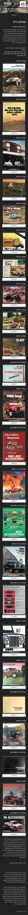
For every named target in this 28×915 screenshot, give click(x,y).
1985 (21, 55)
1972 (18, 51)
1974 (12, 51)
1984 (24, 55)
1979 (18, 53)
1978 (21, 53)
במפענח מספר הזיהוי (15, 844)
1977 (24, 53)
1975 (9, 51)
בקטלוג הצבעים (17, 846)
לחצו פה (11, 863)
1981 (12, 53)
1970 (24, 51)
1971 (21, 51)
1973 (15, 51)
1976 (6, 51)
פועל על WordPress (21, 911)
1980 (15, 53)
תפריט (13, 15)
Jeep (12, 39)
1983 (5, 53)
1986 (18, 55)
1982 (8, 53)
